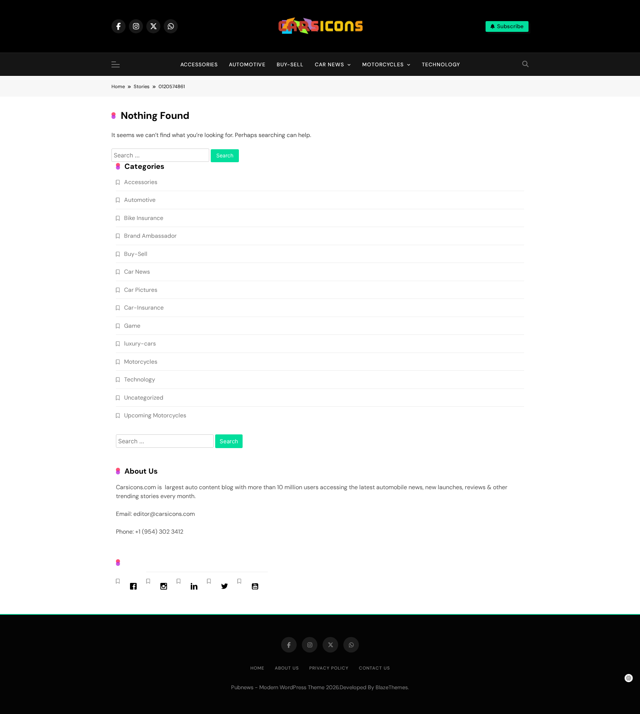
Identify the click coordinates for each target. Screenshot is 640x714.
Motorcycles (383, 64)
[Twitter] (226, 586)
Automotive (247, 64)
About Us (287, 668)
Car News (329, 64)
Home (257, 668)
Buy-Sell (290, 64)
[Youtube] (257, 586)
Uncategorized (143, 397)
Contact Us (374, 668)
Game (132, 326)
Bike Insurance (143, 218)
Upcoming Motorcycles (155, 415)
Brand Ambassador (150, 236)
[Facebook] (135, 586)
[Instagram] (165, 586)
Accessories (199, 64)
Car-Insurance (144, 307)
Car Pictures (140, 290)
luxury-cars (140, 343)
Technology (441, 64)
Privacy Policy (329, 668)
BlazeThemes (392, 687)
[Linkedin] (196, 586)
